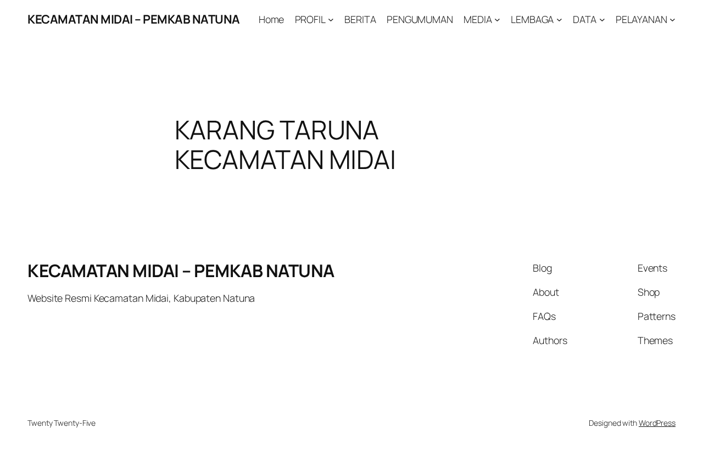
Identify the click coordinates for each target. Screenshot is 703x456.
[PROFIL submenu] (331, 19)
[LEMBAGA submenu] (559, 19)
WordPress (657, 423)
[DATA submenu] (602, 19)
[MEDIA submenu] (497, 19)
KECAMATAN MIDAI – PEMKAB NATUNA (133, 19)
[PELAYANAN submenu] (672, 19)
